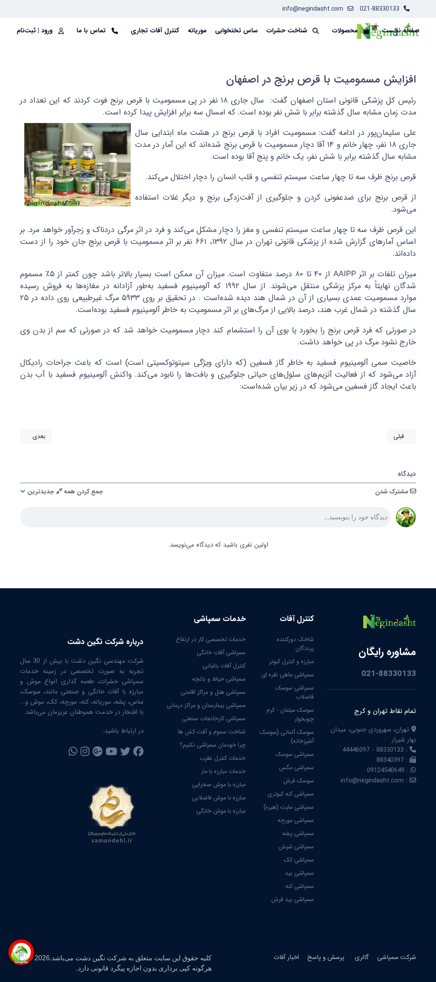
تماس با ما (91, 31)
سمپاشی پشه (298, 833)
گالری (361, 957)
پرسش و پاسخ (325, 957)
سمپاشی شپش (296, 846)
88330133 (390, 750)
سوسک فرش (298, 780)
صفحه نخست (400, 31)
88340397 (390, 760)
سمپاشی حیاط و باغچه (219, 679)
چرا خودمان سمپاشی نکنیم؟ (213, 745)
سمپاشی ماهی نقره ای (287, 674)
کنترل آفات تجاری (155, 31)
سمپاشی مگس (296, 767)
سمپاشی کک (299, 860)
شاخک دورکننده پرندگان (295, 644)
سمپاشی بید (299, 873)
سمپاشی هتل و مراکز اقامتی (213, 692)
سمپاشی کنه (299, 886)
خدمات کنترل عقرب (223, 758)
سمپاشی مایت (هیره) (289, 807)
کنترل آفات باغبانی (224, 665)
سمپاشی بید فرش (292, 899)
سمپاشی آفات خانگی (221, 652)
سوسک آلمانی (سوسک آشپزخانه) (287, 736)
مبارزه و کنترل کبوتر (291, 661)
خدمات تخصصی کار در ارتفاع (211, 639)
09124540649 (385, 770)
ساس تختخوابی (236, 31)
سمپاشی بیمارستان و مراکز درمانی (206, 705)
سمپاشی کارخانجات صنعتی (214, 718)
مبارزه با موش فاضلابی (219, 797)
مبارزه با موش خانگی (221, 811)
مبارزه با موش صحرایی (219, 784)
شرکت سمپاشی (396, 957)
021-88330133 (379, 9)
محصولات (345, 31)
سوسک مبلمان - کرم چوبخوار (290, 714)
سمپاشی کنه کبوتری (290, 794)
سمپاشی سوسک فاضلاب (294, 692)
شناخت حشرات (286, 31)
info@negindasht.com (312, 9)
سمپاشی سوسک (294, 754)
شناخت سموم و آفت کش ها (212, 731)
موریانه (197, 31)
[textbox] (205, 519)
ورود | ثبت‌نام (34, 31)
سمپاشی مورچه (296, 820)
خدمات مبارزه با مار (223, 771)
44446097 (356, 750)
